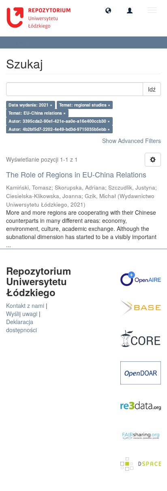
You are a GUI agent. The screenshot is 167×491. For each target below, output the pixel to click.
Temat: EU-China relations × (37, 113)
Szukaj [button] (20, 42)
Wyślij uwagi (21, 314)
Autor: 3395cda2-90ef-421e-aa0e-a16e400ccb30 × (59, 121)
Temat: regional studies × (84, 105)
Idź (152, 89)
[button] (108, 10)
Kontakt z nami (25, 305)
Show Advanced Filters (131, 141)
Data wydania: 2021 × (30, 105)
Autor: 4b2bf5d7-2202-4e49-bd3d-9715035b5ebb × (59, 129)
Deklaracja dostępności (21, 326)
